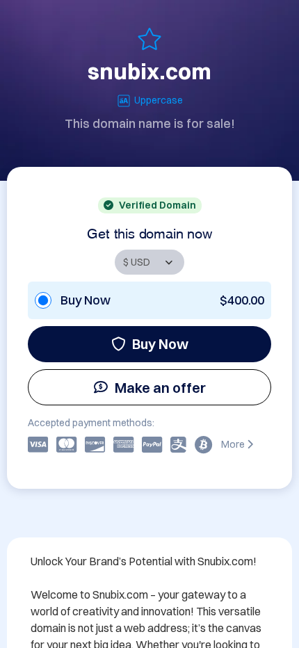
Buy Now (160, 344)
